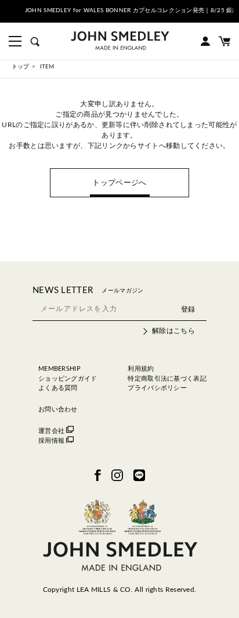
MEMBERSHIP (59, 369)
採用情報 (51, 441)
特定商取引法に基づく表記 (167, 378)
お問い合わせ (58, 409)
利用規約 (141, 369)
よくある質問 (58, 388)
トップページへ (119, 183)
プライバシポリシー (157, 388)
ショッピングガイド (67, 378)
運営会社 (51, 431)
